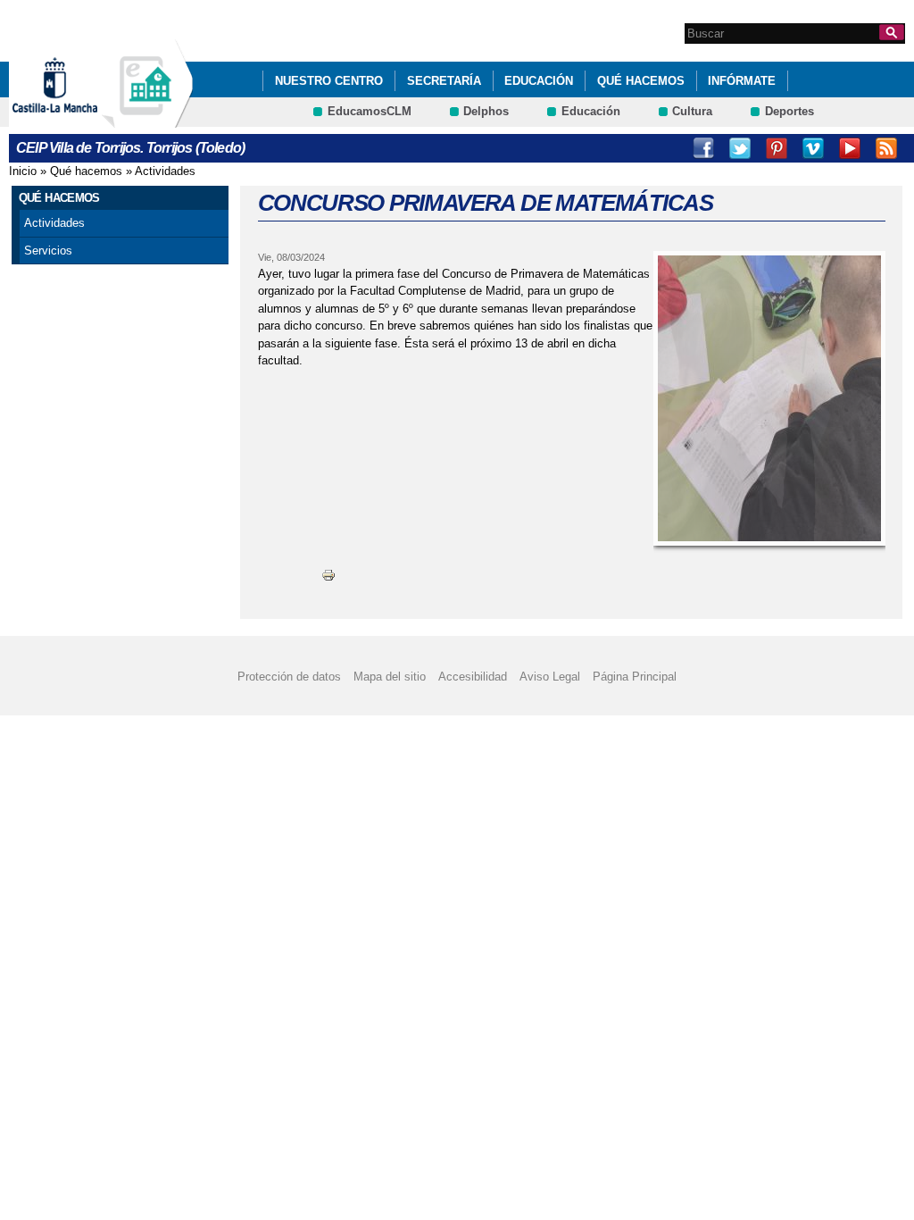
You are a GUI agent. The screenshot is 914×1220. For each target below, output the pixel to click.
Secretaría (444, 81)
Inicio (23, 171)
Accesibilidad (472, 676)
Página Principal (635, 676)
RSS (886, 148)
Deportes (789, 111)
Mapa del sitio (389, 676)
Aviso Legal (549, 676)
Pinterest (776, 148)
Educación (538, 81)
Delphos (486, 111)
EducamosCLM (369, 111)
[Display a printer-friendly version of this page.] (328, 574)
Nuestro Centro (329, 81)
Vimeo (813, 148)
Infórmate (742, 81)
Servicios (48, 250)
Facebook (703, 148)
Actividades (165, 171)
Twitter (740, 148)
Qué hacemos (641, 81)
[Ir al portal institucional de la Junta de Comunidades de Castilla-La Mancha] (77, 119)
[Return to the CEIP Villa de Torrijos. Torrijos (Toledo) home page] (147, 119)
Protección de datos (289, 676)
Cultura (692, 111)
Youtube (849, 148)
